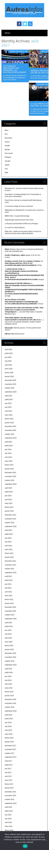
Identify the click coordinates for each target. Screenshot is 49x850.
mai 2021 (8, 588)
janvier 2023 (9, 511)
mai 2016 (8, 819)
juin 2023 (8, 496)
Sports (7, 165)
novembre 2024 (10, 430)
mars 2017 (8, 780)
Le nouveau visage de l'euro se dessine (19, 206)
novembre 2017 (10, 749)
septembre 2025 (10, 392)
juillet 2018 (9, 719)
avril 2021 (8, 592)
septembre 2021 (10, 573)
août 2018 (8, 715)
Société (7, 161)
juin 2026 (8, 357)
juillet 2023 (9, 492)
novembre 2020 (10, 611)
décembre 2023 (10, 472)
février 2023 (9, 507)
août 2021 (8, 576)
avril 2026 (8, 365)
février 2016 (9, 830)
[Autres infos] (24, 17)
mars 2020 (8, 642)
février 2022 (9, 553)
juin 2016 (8, 815)
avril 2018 (8, 730)
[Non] (45, 840)
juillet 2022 (9, 534)
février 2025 (9, 419)
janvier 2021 (9, 603)
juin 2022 (8, 538)
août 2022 (8, 530)
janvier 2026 (9, 376)
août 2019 (8, 669)
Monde (7, 149)
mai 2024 (8, 453)
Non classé (9, 153)
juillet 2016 (9, 811)
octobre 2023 (9, 480)
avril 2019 (8, 684)
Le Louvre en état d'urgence (15, 227)
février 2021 (9, 599)
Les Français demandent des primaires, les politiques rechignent (14, 69)
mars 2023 (8, 503)
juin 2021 (8, 584)
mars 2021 (8, 596)
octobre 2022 (9, 522)
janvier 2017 (9, 788)
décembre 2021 (10, 561)
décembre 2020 (10, 607)
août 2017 (8, 761)
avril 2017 (8, 776)
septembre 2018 (10, 711)
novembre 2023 (10, 476)
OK (25, 846)
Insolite (7, 146)
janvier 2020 (9, 649)
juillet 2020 (9, 626)
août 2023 (8, 488)
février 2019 (9, 692)
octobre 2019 (9, 661)
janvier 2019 (9, 696)
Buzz (43, 51)
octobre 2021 (9, 569)
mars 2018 (8, 734)
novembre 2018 (10, 703)
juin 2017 (8, 769)
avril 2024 (8, 457)
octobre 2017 (9, 753)
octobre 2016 (9, 799)
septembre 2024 (10, 438)
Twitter (24, 23)
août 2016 (8, 807)
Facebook (19, 23)
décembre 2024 (10, 426)
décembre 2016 (10, 792)
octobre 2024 (9, 434)
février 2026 (9, 373)
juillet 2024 (9, 446)
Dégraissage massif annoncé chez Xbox (19, 220)
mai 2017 (8, 772)
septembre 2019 (10, 665)
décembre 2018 (10, 699)
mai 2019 (8, 680)
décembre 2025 (10, 380)
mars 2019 (8, 688)
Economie (41, 84)
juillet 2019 (9, 672)
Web (6, 172)
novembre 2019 (10, 657)
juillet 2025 (9, 399)
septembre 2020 (10, 619)
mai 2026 (8, 361)
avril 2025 (8, 411)
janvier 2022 (9, 557)
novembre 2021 (10, 565)
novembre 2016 (10, 795)
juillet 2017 (9, 765)
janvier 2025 (9, 423)
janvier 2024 (9, 469)
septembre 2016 (10, 803)
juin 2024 (8, 449)
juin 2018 (8, 722)
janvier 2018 (9, 742)
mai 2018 (8, 726)
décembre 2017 (10, 746)
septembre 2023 (10, 484)
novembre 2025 (10, 384)
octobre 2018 (9, 707)
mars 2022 (8, 549)
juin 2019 (8, 676)
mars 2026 (8, 369)
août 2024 (8, 442)
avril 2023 (8, 499)
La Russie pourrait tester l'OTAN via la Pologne (21, 224)
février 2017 (9, 784)
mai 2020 (8, 634)
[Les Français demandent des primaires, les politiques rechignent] (15, 63)
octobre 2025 (9, 388)
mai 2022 (8, 542)
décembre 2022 (10, 515)
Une (25, 51)
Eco (6, 134)
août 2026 (8, 349)
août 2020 (8, 623)
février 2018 (9, 738)
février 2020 (9, 646)
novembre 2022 (10, 519)
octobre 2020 (9, 615)
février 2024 (9, 465)
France (12, 51)
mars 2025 (8, 415)
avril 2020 (8, 638)
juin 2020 (8, 630)
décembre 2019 (10, 653)
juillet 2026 (9, 353)
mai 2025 (8, 407)
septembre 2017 (10, 757)
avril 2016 (8, 822)
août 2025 (8, 396)
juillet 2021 (9, 580)
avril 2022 (8, 546)
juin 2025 (8, 403)
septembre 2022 (10, 526)
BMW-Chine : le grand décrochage (17, 216)
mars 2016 (8, 826)
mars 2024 (8, 461)
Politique (20, 51)
